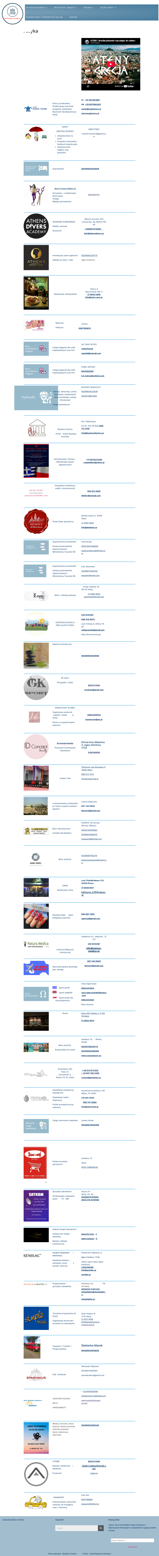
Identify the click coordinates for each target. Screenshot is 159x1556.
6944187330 (87, 1234)
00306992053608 (90, 169)
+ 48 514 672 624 (90, 1070)
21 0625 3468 (93, 294)
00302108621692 (89, 396)
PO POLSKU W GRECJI (35, 8)
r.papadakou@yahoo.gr (94, 462)
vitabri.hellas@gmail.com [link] (94, 1467)
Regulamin (59, 1520)
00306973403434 (89, 571)
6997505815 (85, 328)
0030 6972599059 (89, 546)
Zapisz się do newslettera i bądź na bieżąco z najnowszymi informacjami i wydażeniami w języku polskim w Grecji (132, 1528)
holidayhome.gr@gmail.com (93, 1396)
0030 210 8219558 (90, 1200)
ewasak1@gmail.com (90, 575)
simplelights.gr (88, 1299)
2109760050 (87, 1267)
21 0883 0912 (87, 1020)
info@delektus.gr (89, 527)
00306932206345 (90, 1425)
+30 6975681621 (93, 104)
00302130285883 (89, 830)
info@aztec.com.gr (94, 297)
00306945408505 (90, 1051)
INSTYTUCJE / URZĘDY (64, 8)
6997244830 (87, 1239)
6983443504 (87, 988)
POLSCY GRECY (107, 8)
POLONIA (87, 8)
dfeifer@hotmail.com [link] (91, 495)
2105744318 (87, 349)
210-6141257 (87, 615)
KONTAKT (74, 17)
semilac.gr (86, 1274)
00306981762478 (89, 855)
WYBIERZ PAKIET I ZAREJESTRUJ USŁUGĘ (44, 17)
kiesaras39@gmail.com (91, 839)
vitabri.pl (94, 1473)
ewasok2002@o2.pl (90, 1504)
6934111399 (94, 1461)
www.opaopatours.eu (91, 1055)
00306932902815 (89, 834)
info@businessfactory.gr (92, 433)
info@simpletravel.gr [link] (90, 1322)
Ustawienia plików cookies (13, 1520)
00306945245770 (89, 255)
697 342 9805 (94, 961)
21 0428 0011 (87, 887)
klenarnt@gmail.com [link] (90, 810)
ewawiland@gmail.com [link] (94, 597)
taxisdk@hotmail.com (91, 353)
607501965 (94, 100)
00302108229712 (89, 1046)
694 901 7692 (88, 914)
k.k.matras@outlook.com (92, 376)
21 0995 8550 (94, 594)
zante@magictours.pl (91, 109)
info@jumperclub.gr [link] (90, 779)
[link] (93, 630)
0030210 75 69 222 (90, 1289)
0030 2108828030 (89, 1167)
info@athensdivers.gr (94, 233)
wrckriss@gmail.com (94, 690)
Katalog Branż (114, 1520)
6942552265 (87, 371)
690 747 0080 (90, 1102)
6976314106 (96, 459)
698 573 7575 (87, 774)
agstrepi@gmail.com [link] (90, 918)
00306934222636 (89, 391)
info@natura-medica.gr (94, 949)
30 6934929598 (90, 1391)
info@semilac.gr (88, 1270)
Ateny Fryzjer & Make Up (65, 188)
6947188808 (87, 1499)
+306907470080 (94, 229)
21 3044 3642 (87, 523)
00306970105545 (89, 1197)
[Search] (101, 1528)
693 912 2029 (93, 491)
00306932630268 (90, 1125)
